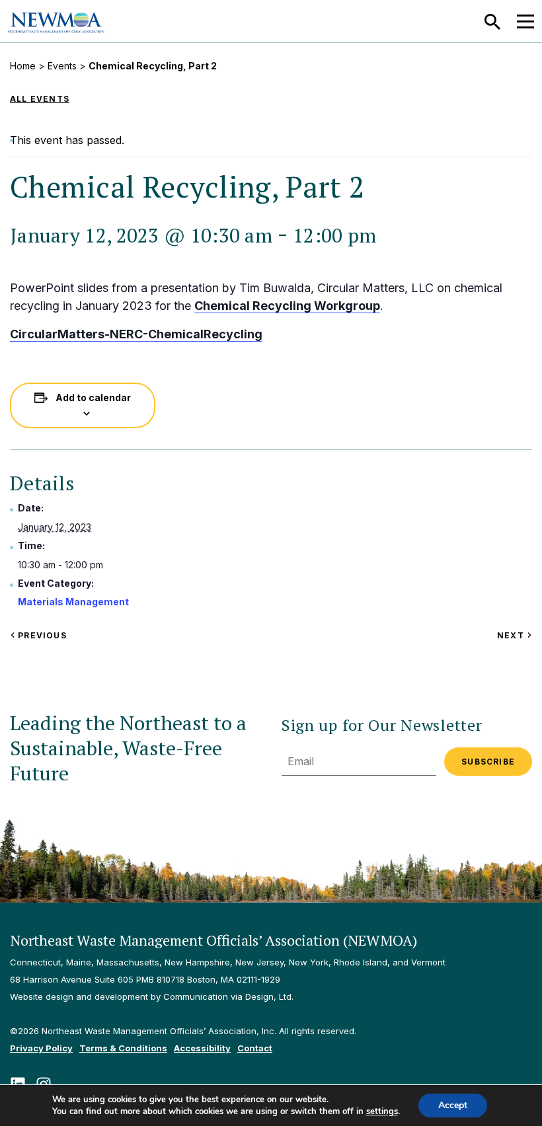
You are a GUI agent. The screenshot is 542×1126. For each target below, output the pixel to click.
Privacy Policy (41, 1048)
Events (62, 65)
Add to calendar (93, 397)
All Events (39, 99)
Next (514, 635)
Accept (452, 1105)
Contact (254, 1048)
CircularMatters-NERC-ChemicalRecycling (136, 334)
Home (23, 65)
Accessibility (202, 1048)
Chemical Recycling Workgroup (287, 306)
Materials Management (73, 601)
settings (382, 1111)
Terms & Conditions (123, 1048)
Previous (41, 635)
